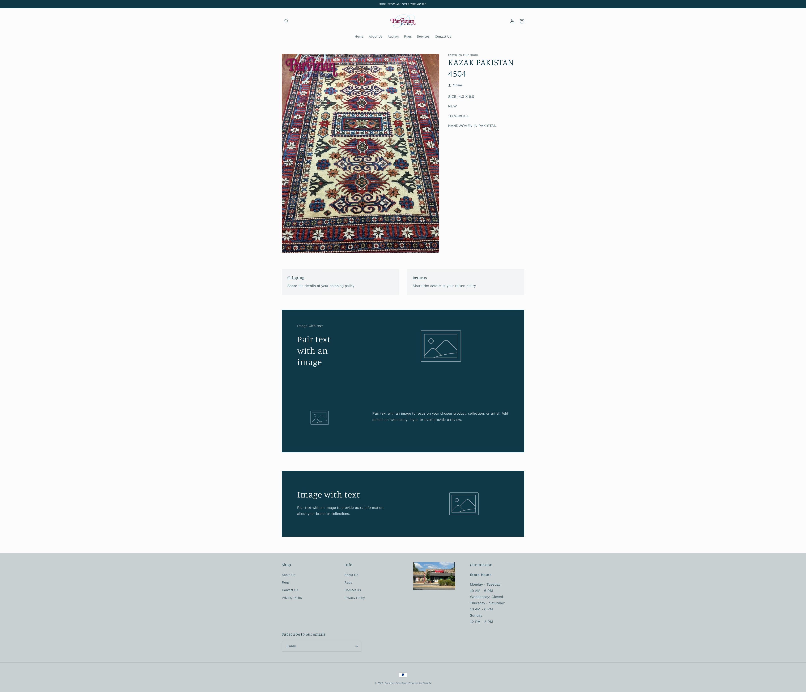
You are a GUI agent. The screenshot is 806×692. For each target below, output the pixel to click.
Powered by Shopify (419, 683)
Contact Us (290, 590)
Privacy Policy (292, 597)
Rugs (286, 582)
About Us (289, 575)
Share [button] (457, 85)
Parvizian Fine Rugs (396, 683)
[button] (287, 21)
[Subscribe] (356, 646)
